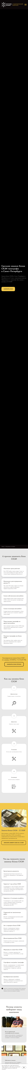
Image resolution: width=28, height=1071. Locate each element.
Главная (2, 546)
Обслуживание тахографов (10, 546)
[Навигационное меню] (26, 4)
